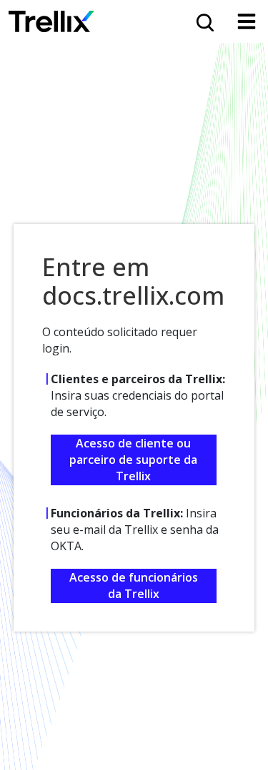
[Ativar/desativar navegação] (246, 21)
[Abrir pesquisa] (203, 21)
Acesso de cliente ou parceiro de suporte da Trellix (133, 459)
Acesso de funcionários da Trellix (133, 585)
